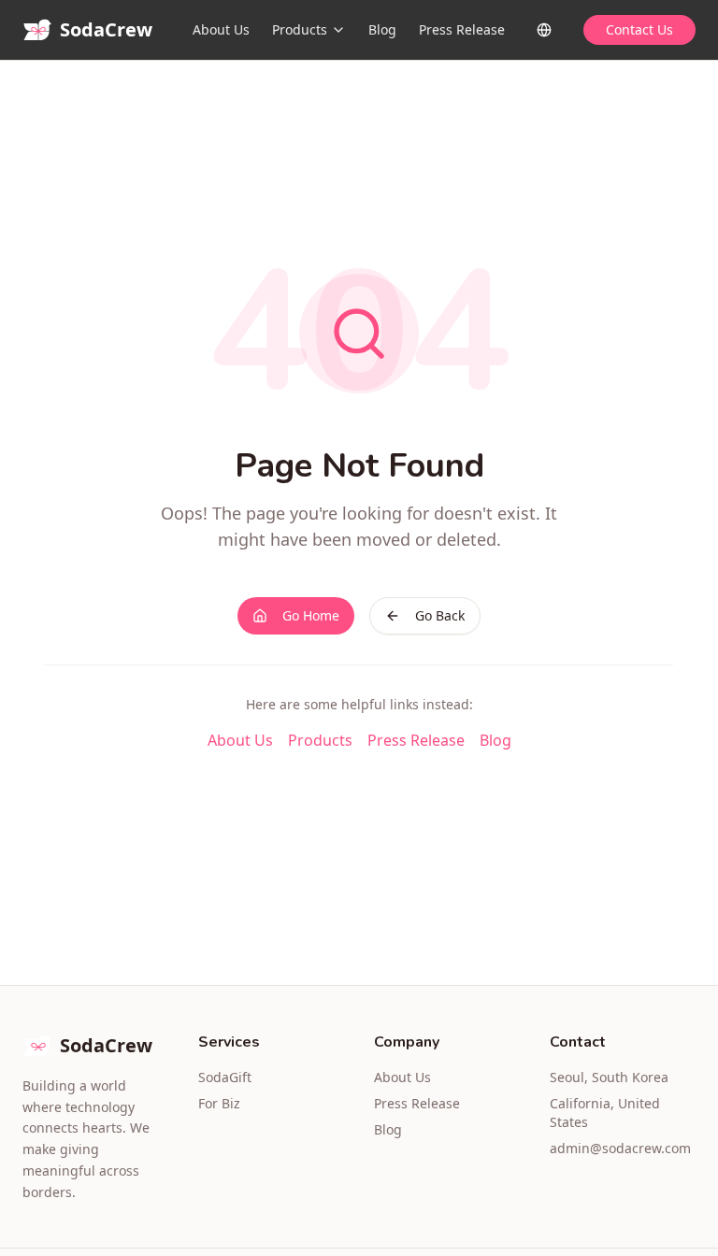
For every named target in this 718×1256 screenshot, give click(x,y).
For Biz (219, 1103)
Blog (382, 29)
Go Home (310, 615)
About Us (221, 29)
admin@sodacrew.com (620, 1148)
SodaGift (224, 1077)
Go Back (440, 615)
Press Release (462, 29)
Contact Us (639, 29)
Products (299, 29)
